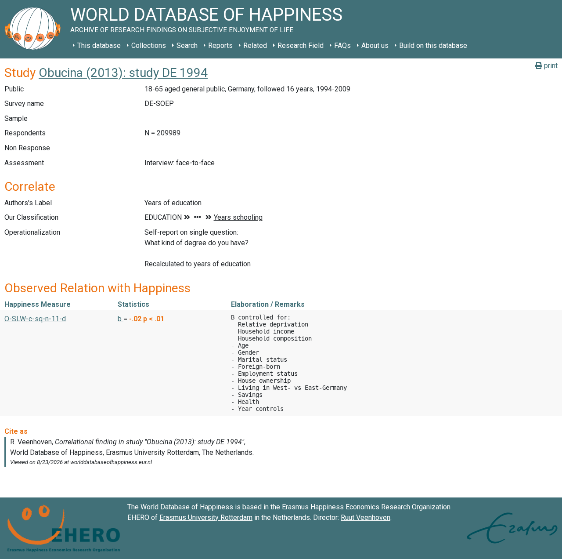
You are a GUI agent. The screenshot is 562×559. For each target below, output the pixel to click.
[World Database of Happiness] (35, 29)
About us (375, 45)
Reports (220, 45)
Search (187, 45)
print (550, 66)
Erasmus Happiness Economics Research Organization (366, 507)
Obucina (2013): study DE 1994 (123, 72)
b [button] (120, 319)
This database (99, 45)
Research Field (300, 45)
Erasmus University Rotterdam (205, 517)
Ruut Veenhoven (365, 517)
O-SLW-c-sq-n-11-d (35, 319)
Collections (148, 45)
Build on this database (433, 45)
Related (255, 45)
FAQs (342, 45)
